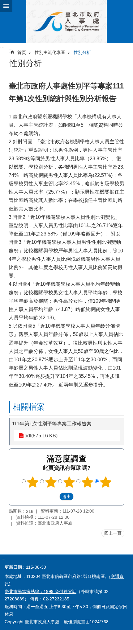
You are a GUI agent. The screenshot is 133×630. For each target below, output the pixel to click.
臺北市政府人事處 (66, 21)
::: (2, 45)
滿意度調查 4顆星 (87, 482)
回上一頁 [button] (113, 533)
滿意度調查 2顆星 (51, 482)
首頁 (21, 52)
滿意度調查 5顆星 (106, 482)
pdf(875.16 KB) (41, 435)
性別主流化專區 (50, 52)
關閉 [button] (6, 6)
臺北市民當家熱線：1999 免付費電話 (40, 591)
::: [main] (10, 50)
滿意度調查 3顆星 (69, 482)
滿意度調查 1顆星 (33, 482)
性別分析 (82, 52)
